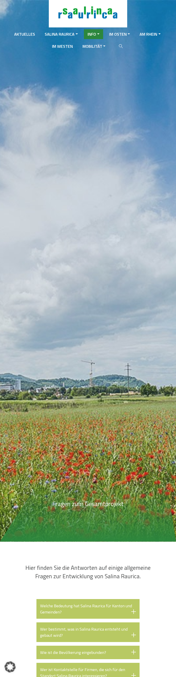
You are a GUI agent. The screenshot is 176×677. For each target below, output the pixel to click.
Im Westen (62, 46)
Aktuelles (24, 34)
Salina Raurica (59, 34)
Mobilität (92, 46)
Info (92, 34)
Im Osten (118, 34)
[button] (10, 667)
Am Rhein (148, 34)
